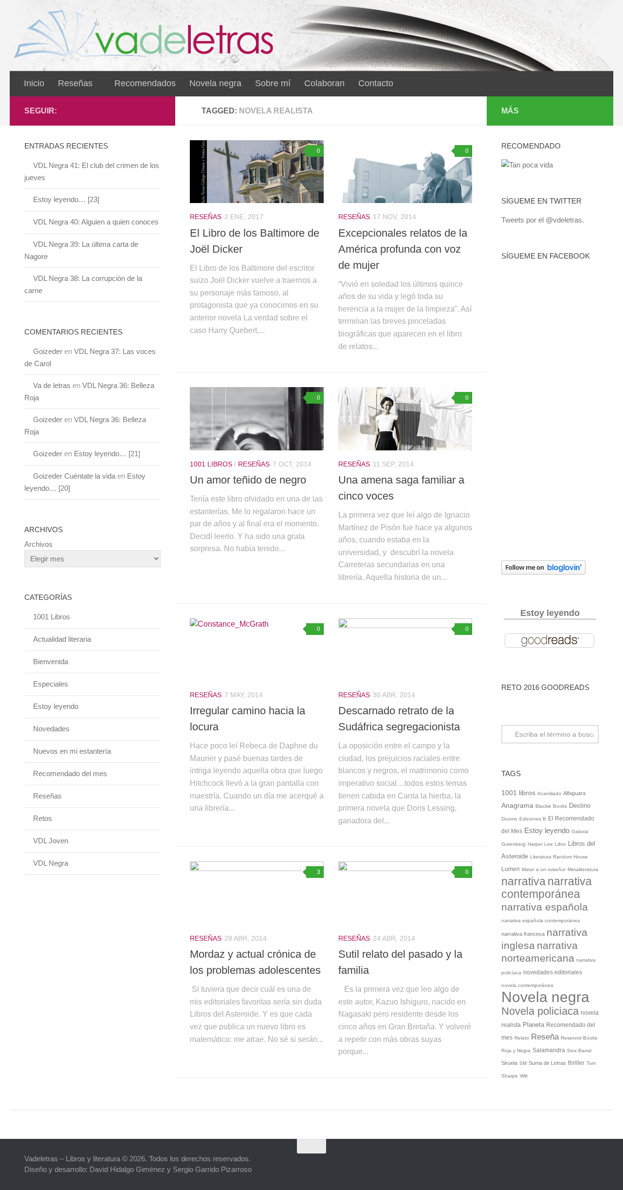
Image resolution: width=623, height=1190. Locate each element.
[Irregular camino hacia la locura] (257, 650)
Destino (579, 805)
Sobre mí (273, 83)
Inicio (34, 83)
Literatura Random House (559, 856)
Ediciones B (532, 818)
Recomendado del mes (70, 773)
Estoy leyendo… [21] (107, 453)
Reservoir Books (579, 1038)
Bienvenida (50, 661)
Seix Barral (579, 1050)
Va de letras (52, 385)
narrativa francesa (523, 934)
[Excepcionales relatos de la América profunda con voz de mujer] (405, 172)
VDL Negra (50, 863)
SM (523, 1063)
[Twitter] (139, 110)
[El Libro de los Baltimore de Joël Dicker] (257, 172)
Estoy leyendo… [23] (66, 199)
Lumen (510, 869)
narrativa (523, 881)
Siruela (509, 1063)
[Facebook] (123, 110)
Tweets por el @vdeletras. (542, 220)
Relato (521, 1038)
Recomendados (145, 83)
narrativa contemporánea (546, 887)
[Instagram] (155, 110)
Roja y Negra (516, 1050)
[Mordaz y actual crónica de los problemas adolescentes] (257, 893)
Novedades (51, 729)
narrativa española (544, 906)
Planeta (533, 1024)
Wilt (524, 1075)
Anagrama (517, 805)
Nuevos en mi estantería (72, 751)
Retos (42, 818)
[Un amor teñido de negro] (257, 418)
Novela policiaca (540, 1011)
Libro (560, 844)
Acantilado (549, 793)
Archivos (38, 544)
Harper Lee (540, 844)
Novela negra (215, 83)
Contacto (375, 83)
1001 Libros (211, 464)
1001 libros (518, 793)
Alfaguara (574, 793)
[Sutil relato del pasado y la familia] (405, 893)
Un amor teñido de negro (248, 480)
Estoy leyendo (55, 706)
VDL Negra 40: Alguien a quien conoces (96, 222)
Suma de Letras (547, 1063)
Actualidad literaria (62, 639)
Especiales (50, 684)
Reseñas (75, 83)
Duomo (509, 818)
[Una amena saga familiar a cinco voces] (405, 418)
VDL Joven (50, 841)
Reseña (545, 1036)
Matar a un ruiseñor (544, 869)
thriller (576, 1063)
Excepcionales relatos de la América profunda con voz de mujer (402, 249)
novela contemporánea (527, 985)
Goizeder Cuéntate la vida (74, 476)
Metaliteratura (583, 869)
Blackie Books (551, 806)
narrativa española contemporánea (540, 920)
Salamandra (548, 1050)
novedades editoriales (552, 972)
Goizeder (47, 351)
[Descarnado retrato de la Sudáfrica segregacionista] (405, 650)
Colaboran (324, 83)
